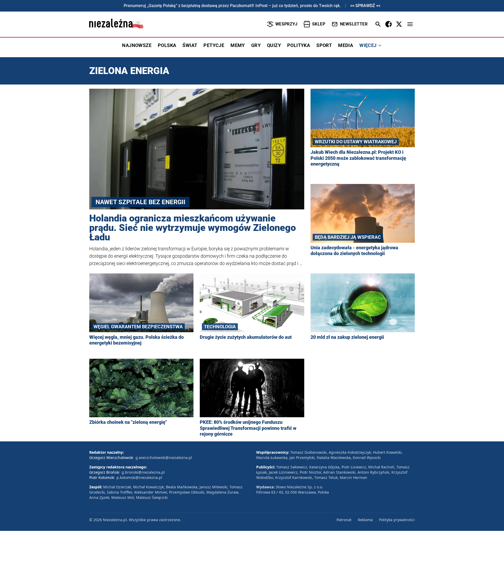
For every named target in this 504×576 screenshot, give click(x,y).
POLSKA (167, 45)
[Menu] (410, 24)
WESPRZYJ (286, 24)
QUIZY (274, 45)
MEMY (237, 45)
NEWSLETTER (354, 24)
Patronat (344, 519)
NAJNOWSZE (136, 45)
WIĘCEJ (367, 45)
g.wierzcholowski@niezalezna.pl (163, 457)
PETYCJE (213, 45)
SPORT (324, 45)
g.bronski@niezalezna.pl (143, 472)
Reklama (365, 519)
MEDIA (345, 45)
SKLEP (318, 24)
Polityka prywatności (397, 519)
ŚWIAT (189, 45)
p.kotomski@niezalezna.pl (139, 477)
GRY (256, 45)
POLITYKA (298, 45)
